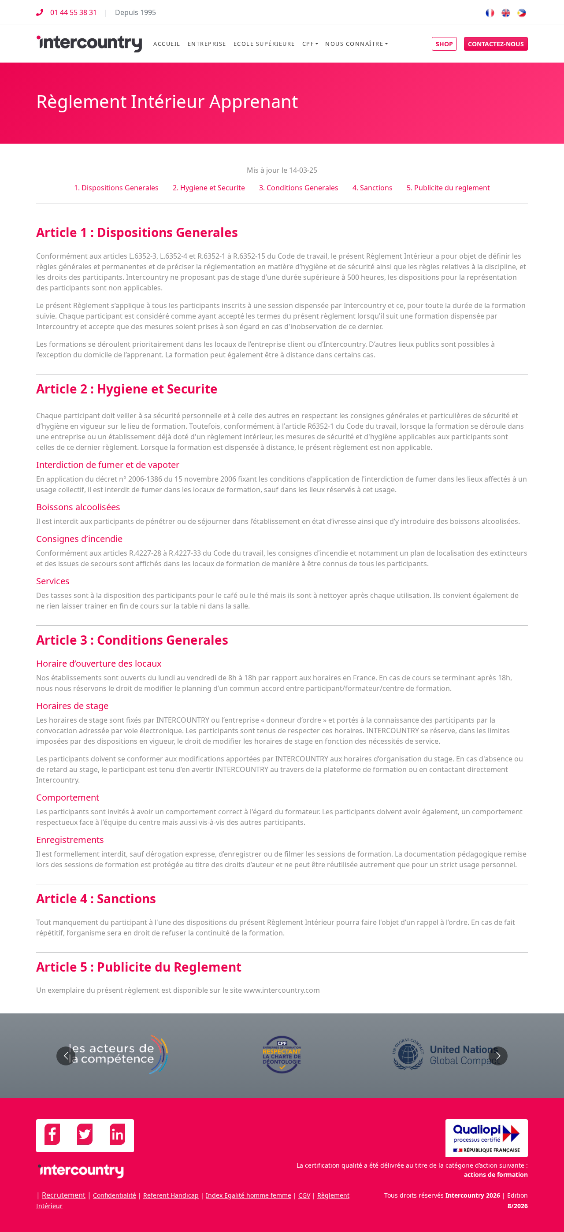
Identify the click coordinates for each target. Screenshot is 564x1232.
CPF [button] (308, 44)
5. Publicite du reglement (448, 188)
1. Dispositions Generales (116, 188)
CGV (304, 1195)
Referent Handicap (171, 1195)
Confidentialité (114, 1195)
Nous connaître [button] (354, 44)
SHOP (444, 44)
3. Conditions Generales (298, 188)
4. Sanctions (372, 188)
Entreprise (207, 44)
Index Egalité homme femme (248, 1195)
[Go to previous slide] (65, 1055)
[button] (496, 44)
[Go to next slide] (498, 1055)
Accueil (167, 44)
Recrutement (63, 1195)
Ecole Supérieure (264, 44)
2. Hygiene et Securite (209, 188)
